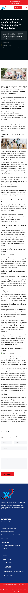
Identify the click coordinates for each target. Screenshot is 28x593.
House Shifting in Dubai (6, 521)
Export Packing (4, 538)
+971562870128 (7, 566)
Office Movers (4, 525)
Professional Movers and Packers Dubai (11, 545)
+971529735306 (7, 568)
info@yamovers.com (19, 571)
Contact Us (5, 555)
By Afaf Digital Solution (19, 591)
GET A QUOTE (18, 7)
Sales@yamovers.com (9, 571)
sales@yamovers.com (15, 1)
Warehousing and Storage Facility (8, 528)
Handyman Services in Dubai (7, 531)
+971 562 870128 (15, 3)
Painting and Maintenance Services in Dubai (11, 534)
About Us (5, 548)
